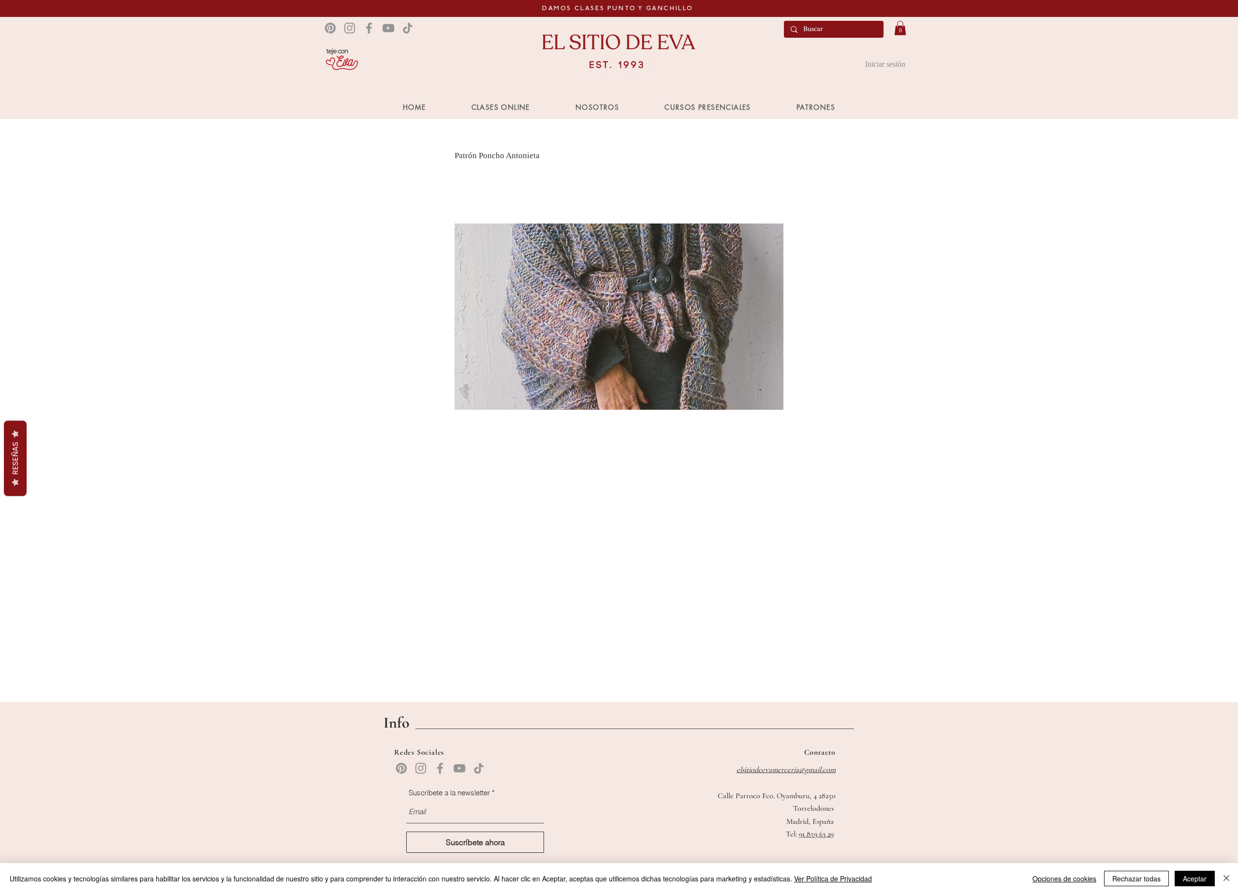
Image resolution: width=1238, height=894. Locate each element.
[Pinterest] (330, 28)
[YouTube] (388, 28)
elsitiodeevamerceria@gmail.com (786, 770)
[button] (900, 28)
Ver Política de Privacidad (833, 878)
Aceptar (1195, 878)
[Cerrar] (1226, 878)
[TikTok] (407, 28)
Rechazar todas (1136, 878)
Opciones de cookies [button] (1064, 878)
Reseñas (15, 458)
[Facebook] (369, 28)
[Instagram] (349, 28)
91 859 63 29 (816, 834)
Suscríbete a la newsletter (449, 792)
